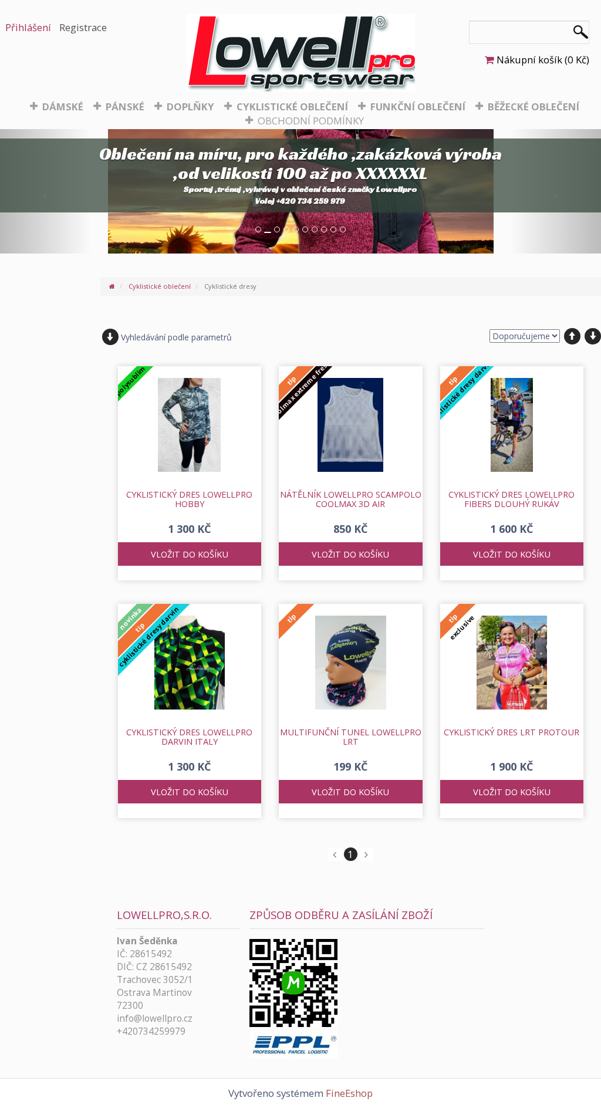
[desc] (593, 336)
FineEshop (349, 1093)
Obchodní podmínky (311, 120)
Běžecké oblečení (533, 106)
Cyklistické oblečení (292, 106)
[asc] (572, 336)
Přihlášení (28, 27)
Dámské (62, 106)
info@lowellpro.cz (155, 1018)
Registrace (83, 27)
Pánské (125, 106)
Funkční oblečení (417, 106)
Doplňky (190, 106)
